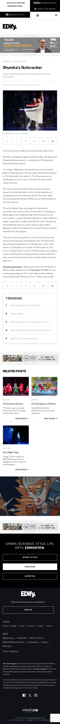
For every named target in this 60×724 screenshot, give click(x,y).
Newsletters (33, 642)
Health (30, 493)
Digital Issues (8, 638)
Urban (40, 625)
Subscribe (30, 567)
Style (22, 625)
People (14, 625)
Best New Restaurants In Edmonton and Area (30, 322)
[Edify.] (10, 27)
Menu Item (8, 647)
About (45, 642)
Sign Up (28, 610)
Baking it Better (17, 313)
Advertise (30, 576)
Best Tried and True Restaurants (24, 338)
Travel (30, 506)
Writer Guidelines (10, 651)
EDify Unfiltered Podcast (13, 642)
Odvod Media (47, 720)
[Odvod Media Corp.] (30, 710)
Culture (31, 625)
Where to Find (30, 557)
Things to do (20, 61)
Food (5, 625)
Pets (30, 496)
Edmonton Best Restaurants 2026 (25, 305)
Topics (6, 622)
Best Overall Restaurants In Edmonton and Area (31, 330)
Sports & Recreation (30, 499)
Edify (5, 634)
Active (6, 61)
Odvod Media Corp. (37, 718)
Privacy (30, 720)
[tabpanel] (30, 561)
